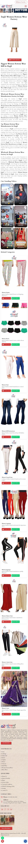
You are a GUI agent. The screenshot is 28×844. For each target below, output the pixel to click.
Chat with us (16, 298)
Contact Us (4, 790)
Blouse (3, 761)
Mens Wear (5, 769)
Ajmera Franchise (21, 2)
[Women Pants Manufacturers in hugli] (14, 366)
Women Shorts (5, 338)
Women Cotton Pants (7, 662)
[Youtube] (2, 809)
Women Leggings (6, 523)
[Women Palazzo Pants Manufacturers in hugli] (14, 596)
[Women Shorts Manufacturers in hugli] (14, 319)
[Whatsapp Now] (2, 837)
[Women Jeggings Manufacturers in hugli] (14, 550)
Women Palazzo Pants (7, 616)
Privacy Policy (5, 782)
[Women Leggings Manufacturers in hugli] (14, 504)
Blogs (3, 780)
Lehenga (4, 753)
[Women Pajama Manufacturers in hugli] (14, 273)
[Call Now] (25, 841)
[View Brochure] (14, 820)
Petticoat (4, 763)
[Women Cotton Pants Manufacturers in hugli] (14, 643)
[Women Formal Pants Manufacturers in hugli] (14, 458)
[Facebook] (5, 809)
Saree (3, 751)
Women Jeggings (6, 569)
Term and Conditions (7, 784)
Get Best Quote (7, 298)
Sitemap (4, 788)
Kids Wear (4, 765)
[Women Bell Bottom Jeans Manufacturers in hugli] (14, 412)
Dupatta (4, 759)
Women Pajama (6, 292)
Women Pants (5, 385)
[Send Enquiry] (2, 841)
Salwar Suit (4, 755)
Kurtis (3, 757)
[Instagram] (8, 809)
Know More (6, 743)
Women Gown (5, 708)
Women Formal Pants (7, 477)
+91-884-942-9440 (12, 797)
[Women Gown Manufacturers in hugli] (14, 689)
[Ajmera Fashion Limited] (7, 6)
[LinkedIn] (11, 809)
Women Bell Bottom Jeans (8, 431)
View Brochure (6, 828)
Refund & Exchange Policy (8, 786)
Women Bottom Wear (7, 767)
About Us (4, 776)
